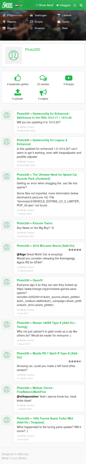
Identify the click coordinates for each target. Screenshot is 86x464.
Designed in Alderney (15, 454)
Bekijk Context (27, 126)
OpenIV (38, 280)
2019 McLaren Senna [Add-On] (53, 246)
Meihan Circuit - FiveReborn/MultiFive (35, 390)
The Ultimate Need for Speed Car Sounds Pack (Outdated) (47, 176)
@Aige (21, 254)
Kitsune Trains (42, 223)
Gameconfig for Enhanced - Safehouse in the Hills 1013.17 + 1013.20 (44, 115)
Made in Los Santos (14, 458)
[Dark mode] (75, 5)
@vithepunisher (28, 396)
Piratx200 (32, 49)
